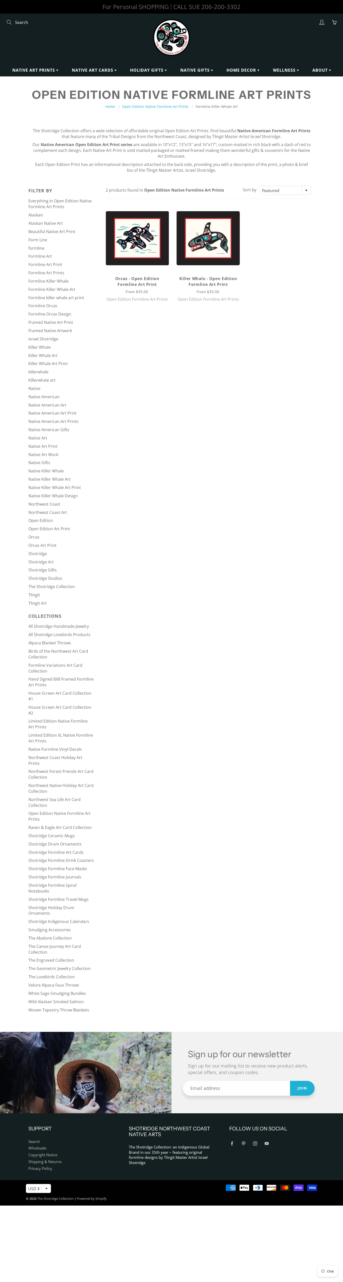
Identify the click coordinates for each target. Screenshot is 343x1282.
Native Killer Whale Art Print (54, 487)
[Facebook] (231, 1143)
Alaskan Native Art (45, 223)
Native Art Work (43, 454)
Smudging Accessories (49, 930)
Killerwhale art (41, 380)
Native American (44, 397)
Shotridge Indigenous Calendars (58, 921)
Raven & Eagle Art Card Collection (60, 827)
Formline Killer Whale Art (51, 289)
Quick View (137, 238)
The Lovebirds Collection (51, 977)
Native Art (37, 438)
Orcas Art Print (42, 545)
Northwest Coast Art (47, 512)
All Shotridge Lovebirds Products (59, 634)
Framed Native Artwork (50, 330)
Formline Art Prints (46, 273)
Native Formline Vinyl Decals (55, 749)
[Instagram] (255, 1143)
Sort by (249, 190)
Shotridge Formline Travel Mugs (58, 899)
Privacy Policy (40, 1168)
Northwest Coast (44, 504)
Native (34, 388)
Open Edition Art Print (49, 529)
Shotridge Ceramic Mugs (51, 835)
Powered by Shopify (92, 1198)
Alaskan (35, 215)
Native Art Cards (93, 70)
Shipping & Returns (45, 1161)
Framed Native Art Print (50, 322)
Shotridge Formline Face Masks (57, 868)
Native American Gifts (48, 429)
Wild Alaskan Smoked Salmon (56, 1001)
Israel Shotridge (43, 339)
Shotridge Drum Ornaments (55, 844)
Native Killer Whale (46, 471)
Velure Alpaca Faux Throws (53, 985)
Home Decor (241, 70)
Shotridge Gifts (42, 570)
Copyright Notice (42, 1155)
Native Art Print (43, 446)
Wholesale (37, 1148)
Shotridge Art (41, 562)
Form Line (37, 240)
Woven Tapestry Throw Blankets (58, 1010)
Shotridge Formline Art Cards (56, 852)
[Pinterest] (243, 1143)
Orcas (33, 537)
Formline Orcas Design (49, 314)
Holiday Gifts (147, 70)
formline (36, 248)
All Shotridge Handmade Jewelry (58, 626)
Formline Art (40, 256)
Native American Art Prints (53, 421)
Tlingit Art (37, 603)
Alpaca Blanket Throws (49, 643)
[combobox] (285, 190)
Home (110, 106)
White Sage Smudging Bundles (57, 993)
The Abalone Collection (50, 938)
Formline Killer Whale (48, 281)
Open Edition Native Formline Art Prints (155, 106)
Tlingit (34, 595)
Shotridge (37, 553)
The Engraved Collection (51, 960)
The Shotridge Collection (51, 586)
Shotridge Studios (45, 578)
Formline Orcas (42, 305)
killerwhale (38, 372)
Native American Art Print (52, 413)
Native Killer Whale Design (53, 496)
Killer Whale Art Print (48, 363)
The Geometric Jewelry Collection (59, 968)
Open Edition (40, 520)
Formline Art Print (45, 264)
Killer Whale (39, 347)
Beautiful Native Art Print (51, 231)
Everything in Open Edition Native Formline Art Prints (60, 203)
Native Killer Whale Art (49, 479)
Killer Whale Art (43, 355)
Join (302, 1088)
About (320, 70)
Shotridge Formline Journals (54, 877)
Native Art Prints (34, 70)
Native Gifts (195, 70)
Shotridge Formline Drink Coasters (61, 860)
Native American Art (47, 405)
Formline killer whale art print (56, 297)
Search (34, 1141)
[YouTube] (266, 1143)
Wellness (285, 70)
